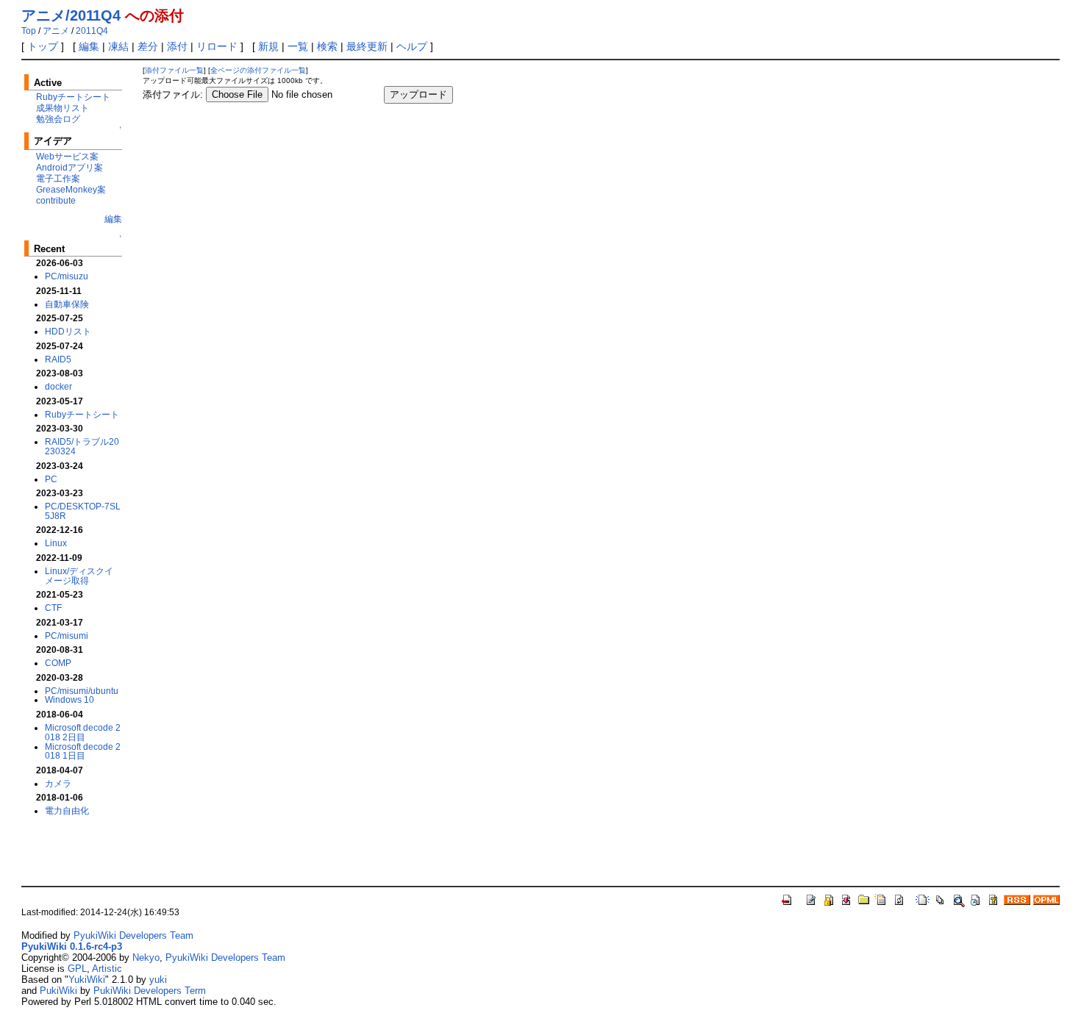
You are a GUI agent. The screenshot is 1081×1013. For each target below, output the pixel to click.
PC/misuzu (66, 276)
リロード (217, 46)
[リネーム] (881, 899)
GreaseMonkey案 (71, 189)
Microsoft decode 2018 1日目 (83, 751)
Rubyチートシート (73, 96)
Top (28, 30)
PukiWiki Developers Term (149, 990)
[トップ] (787, 899)
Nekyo (146, 957)
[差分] (846, 899)
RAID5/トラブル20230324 (82, 446)
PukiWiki (58, 990)
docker (58, 386)
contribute (56, 200)
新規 (268, 46)
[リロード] (899, 899)
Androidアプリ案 (69, 167)
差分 (148, 46)
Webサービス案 (67, 156)
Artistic (107, 968)
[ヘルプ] (993, 899)
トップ (42, 46)
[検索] (958, 899)
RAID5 (58, 359)
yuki (158, 979)
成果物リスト (62, 107)
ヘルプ (411, 46)
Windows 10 (69, 699)
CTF (53, 607)
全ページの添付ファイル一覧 (258, 70)
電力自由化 (67, 810)
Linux (56, 543)
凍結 (118, 46)
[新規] (923, 899)
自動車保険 (67, 304)
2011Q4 (92, 30)
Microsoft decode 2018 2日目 (83, 732)
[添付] (864, 899)
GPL (77, 968)
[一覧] (940, 899)
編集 (89, 46)
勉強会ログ (58, 119)
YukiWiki (86, 979)
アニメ (56, 30)
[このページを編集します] (811, 899)
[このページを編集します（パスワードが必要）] (828, 899)
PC (51, 479)
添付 (177, 46)
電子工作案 (58, 178)
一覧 (298, 46)
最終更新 (367, 46)
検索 (327, 46)
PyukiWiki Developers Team (133, 935)
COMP (58, 662)
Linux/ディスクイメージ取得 (79, 575)
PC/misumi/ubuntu (81, 690)
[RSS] (1017, 899)
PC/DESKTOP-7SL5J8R (83, 510)
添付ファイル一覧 (174, 70)
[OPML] (1046, 899)
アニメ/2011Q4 (71, 15)
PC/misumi (66, 635)
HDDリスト (68, 331)
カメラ (58, 783)
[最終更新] (975, 899)
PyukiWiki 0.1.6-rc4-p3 (71, 946)
